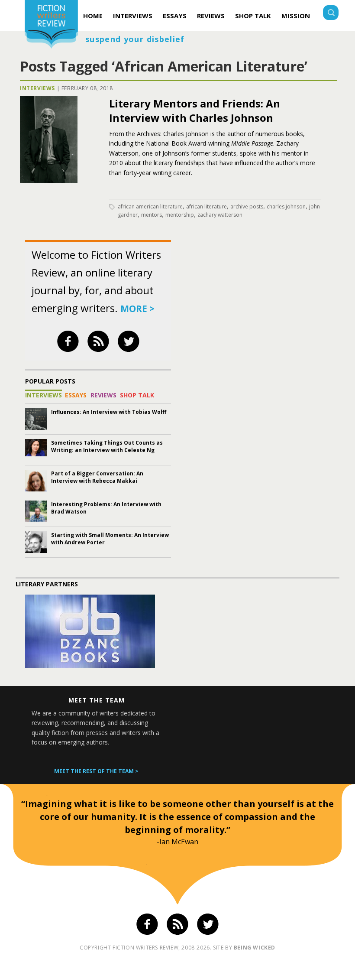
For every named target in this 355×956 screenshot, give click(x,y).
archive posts (246, 206)
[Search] (331, 13)
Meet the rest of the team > (96, 771)
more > (137, 308)
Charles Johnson (286, 206)
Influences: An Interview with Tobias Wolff (108, 412)
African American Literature (150, 206)
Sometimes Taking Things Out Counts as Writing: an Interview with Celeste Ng (107, 446)
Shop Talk (253, 15)
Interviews (132, 15)
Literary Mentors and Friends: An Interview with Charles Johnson (194, 110)
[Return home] (51, 25)
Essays (175, 15)
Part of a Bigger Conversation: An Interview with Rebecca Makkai (97, 477)
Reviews (211, 15)
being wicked (254, 947)
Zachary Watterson (219, 214)
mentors (151, 214)
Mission (295, 15)
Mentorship (179, 214)
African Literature (206, 206)
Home (93, 15)
